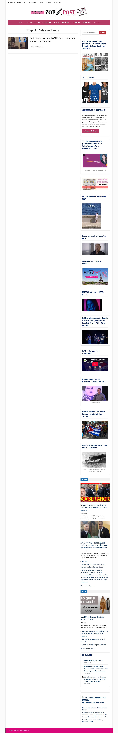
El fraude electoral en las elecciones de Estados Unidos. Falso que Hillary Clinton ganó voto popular (95, 679)
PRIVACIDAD (57, 2)
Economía (76, 22)
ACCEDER (48, 2)
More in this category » (87, 586)
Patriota (85, 561)
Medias (96, 22)
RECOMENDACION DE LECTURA (93, 702)
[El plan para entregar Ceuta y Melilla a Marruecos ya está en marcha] (95, 493)
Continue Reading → (37, 47)
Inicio (21, 22)
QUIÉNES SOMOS (21, 2)
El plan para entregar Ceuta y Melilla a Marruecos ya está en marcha (94, 507)
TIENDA (41, 2)
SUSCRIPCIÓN (32, 2)
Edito (29, 22)
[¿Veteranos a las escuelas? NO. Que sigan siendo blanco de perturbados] (18, 43)
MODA (84, 591)
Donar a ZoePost (90, 131)
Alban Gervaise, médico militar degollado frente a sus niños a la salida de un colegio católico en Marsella (96, 669)
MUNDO (84, 479)
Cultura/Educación (42, 22)
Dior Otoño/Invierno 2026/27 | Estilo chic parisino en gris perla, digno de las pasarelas (95, 633)
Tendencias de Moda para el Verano (94, 645)
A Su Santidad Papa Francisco (93, 660)
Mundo (56, 22)
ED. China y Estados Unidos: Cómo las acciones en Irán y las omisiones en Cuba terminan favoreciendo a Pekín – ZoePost (95, 715)
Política (65, 22)
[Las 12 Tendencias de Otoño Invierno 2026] (95, 605)
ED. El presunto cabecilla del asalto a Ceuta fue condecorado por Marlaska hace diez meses (94, 545)
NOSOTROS (11, 2)
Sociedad (87, 22)
